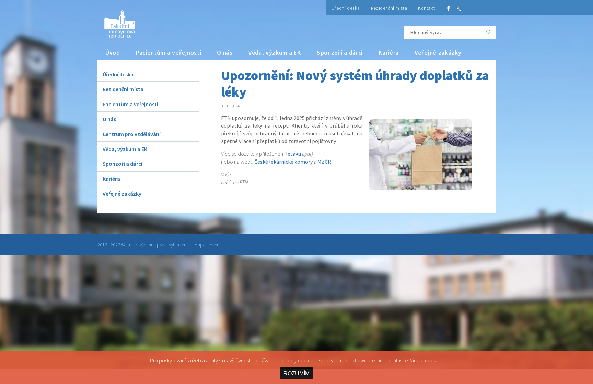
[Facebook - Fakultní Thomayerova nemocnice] (448, 7)
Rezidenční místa (389, 8)
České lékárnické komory (283, 161)
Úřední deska (345, 8)
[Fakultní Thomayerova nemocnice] (116, 21)
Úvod (112, 52)
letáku (293, 153)
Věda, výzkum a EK (274, 52)
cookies (433, 360)
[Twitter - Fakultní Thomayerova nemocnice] (458, 7)
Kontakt (426, 8)
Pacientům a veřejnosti (168, 52)
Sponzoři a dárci (340, 52)
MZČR (324, 161)
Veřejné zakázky (438, 52)
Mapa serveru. (208, 245)
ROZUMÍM (296, 373)
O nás (225, 52)
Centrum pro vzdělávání (132, 134)
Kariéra (389, 52)
